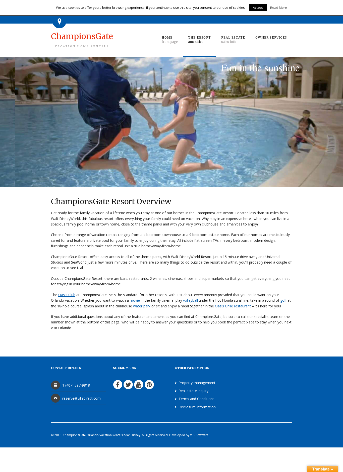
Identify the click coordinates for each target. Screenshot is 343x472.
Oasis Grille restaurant (233, 306)
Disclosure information (197, 407)
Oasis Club (66, 294)
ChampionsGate (82, 39)
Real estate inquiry (193, 390)
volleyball (190, 300)
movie (135, 300)
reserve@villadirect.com (81, 398)
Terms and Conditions (196, 398)
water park (141, 306)
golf (283, 300)
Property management (197, 382)
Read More (278, 7)
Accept (258, 7)
